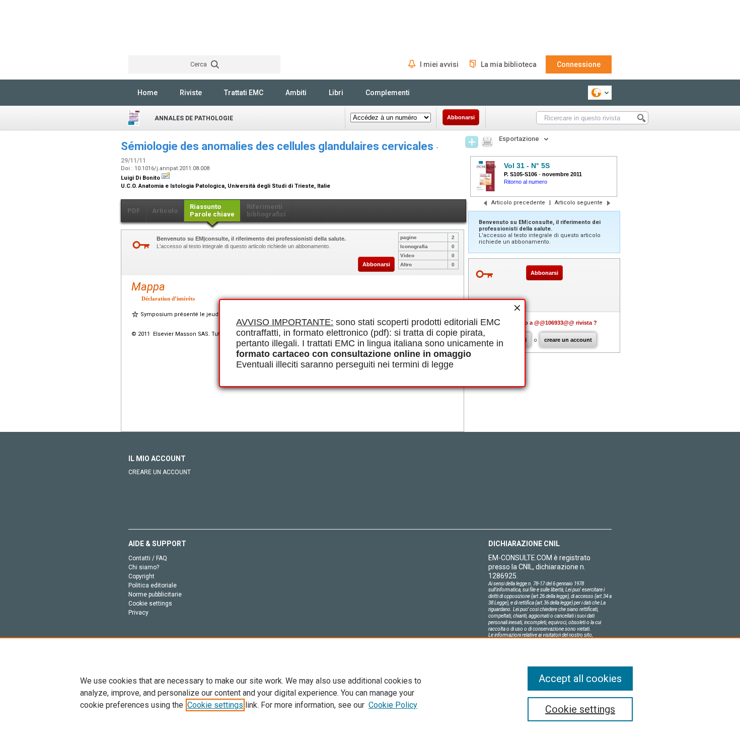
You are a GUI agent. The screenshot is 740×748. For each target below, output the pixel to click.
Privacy (138, 612)
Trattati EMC (243, 93)
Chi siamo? (143, 567)
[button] (516, 309)
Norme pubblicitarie (155, 594)
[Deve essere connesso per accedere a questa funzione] (471, 142)
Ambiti (296, 93)
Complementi (387, 93)
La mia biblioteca (509, 64)
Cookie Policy (392, 705)
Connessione (579, 64)
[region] (370, 692)
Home (147, 93)
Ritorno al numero (525, 182)
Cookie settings (215, 705)
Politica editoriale (152, 585)
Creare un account (159, 472)
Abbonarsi (461, 117)
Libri (336, 93)
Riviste (191, 93)
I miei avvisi (439, 64)
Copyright (141, 576)
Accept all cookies (580, 678)
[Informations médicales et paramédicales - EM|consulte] (166, 27)
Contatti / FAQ (147, 558)
